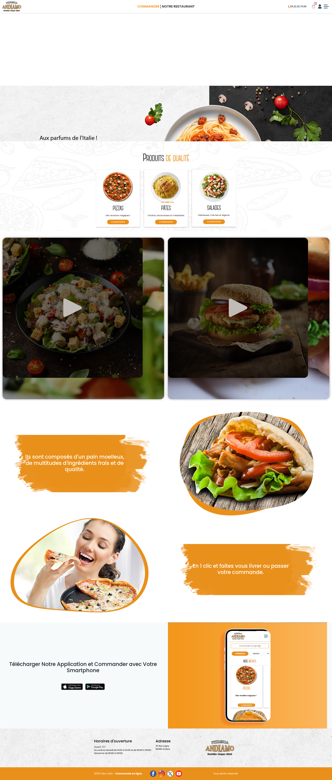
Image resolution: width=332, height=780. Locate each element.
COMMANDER (118, 221)
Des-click (107, 773)
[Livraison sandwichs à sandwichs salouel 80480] (249, 463)
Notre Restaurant (178, 6)
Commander (148, 6)
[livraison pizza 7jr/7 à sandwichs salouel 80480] (11, 6)
